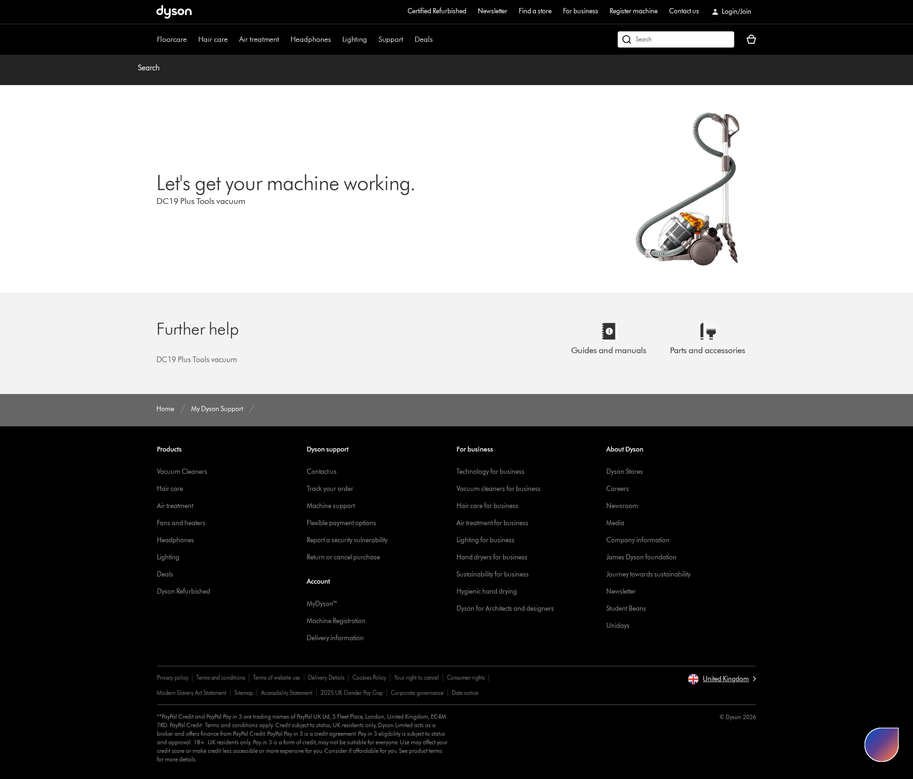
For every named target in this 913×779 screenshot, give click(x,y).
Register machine (634, 11)
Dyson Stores (624, 472)
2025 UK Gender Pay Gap (352, 692)
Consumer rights (466, 677)
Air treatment (259, 39)
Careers (617, 489)
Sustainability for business (492, 574)
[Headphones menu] (335, 39)
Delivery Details (326, 677)
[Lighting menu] (372, 39)
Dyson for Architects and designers (505, 609)
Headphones (311, 39)
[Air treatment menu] (284, 39)
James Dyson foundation (641, 557)
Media (615, 523)
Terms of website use (276, 677)
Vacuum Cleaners (182, 472)
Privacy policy (172, 677)
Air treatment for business (492, 523)
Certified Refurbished (437, 11)
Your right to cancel (416, 677)
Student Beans (626, 609)
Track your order (330, 489)
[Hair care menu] (232, 39)
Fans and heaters (181, 523)
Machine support (331, 506)
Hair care (213, 39)
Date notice (465, 692)
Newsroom (622, 506)
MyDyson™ (322, 604)
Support (391, 39)
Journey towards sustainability (648, 574)
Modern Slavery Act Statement (191, 692)
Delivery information (335, 638)
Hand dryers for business (491, 557)
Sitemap (243, 692)
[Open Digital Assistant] (881, 745)
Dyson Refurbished (183, 591)
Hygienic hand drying (486, 591)
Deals (424, 39)
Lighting (354, 39)
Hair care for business (487, 506)
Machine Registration (336, 621)
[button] (722, 679)
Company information (638, 540)
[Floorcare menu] (191, 39)
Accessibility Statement (286, 692)
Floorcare (172, 39)
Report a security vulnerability (347, 540)
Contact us (684, 11)
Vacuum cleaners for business (498, 489)
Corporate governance (417, 692)
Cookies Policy (369, 677)
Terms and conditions (220, 677)
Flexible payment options (341, 523)
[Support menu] (408, 39)
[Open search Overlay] (676, 39)
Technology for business (490, 472)
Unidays (618, 626)
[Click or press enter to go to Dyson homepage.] (174, 12)
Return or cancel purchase (343, 557)
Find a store (535, 11)
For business (580, 11)
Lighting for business (485, 540)
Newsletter (492, 11)
